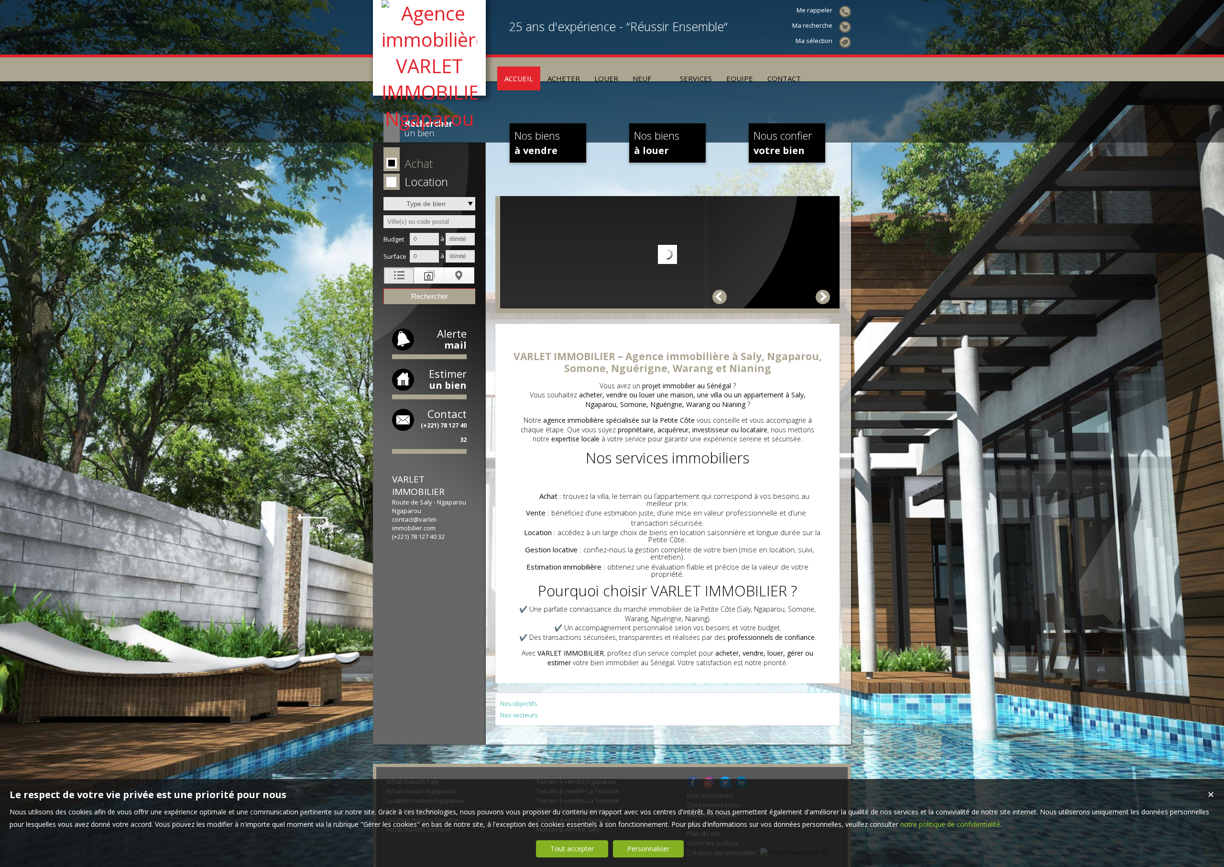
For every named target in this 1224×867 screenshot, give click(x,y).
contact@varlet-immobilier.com (414, 523)
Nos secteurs (518, 715)
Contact (444, 425)
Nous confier (783, 142)
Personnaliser (648, 848)
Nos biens (537, 142)
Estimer (448, 379)
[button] (427, 164)
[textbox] (429, 221)
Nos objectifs (518, 703)
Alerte (452, 338)
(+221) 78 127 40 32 (418, 536)
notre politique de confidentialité (950, 824)
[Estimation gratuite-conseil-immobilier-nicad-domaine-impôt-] (665, 69)
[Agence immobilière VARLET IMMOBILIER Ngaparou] (429, 118)
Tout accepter (572, 848)
